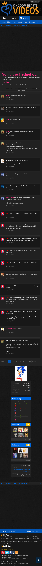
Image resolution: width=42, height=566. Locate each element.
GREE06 (8, 274)
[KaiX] (20, 455)
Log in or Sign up (35, 1)
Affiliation (10, 549)
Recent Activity (22, 88)
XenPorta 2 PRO (4, 480)
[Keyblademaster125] (25, 455)
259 (28, 424)
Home (5, 18)
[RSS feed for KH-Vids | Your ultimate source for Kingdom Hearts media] (17, 552)
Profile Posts (8, 88)
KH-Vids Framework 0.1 (7, 557)
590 (29, 389)
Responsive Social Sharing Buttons (10, 565)
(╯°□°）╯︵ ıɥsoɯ (11, 107)
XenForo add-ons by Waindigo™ (9, 562)
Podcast (32, 548)
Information (21, 90)
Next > (34, 361)
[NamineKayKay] (15, 455)
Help (38, 531)
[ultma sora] (20, 450)
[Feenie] (20, 429)
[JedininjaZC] (20, 435)
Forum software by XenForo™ (8, 555)
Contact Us (30, 531)
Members (24, 18)
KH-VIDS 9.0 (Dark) (9, 531)
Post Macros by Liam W (22, 555)
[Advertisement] (21, 49)
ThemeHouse (24, 558)
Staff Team (4, 549)
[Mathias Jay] (25, 429)
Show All (27, 440)
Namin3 (8, 160)
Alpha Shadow (10, 186)
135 (28, 445)
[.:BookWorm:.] (25, 450)
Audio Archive (18, 548)
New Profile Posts (29, 22)
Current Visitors (6, 22)
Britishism (9, 340)
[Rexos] (15, 450)
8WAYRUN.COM (23, 480)
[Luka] (15, 429)
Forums (14, 18)
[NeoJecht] (25, 435)
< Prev (2, 361)
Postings (34, 88)
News (2, 548)
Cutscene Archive (9, 548)
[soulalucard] (15, 435)
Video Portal (26, 548)
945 (30, 361)
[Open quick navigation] (40, 25)
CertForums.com (24, 565)
